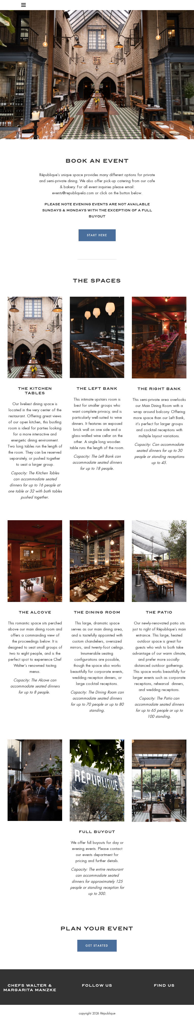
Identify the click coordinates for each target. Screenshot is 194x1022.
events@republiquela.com (73, 192)
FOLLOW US (97, 985)
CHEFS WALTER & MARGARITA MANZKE (29, 987)
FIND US (164, 985)
